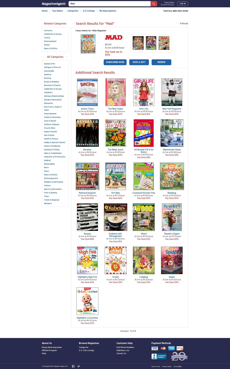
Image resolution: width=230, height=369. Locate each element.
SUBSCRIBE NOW (115, 62)
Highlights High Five (87, 277)
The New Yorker (115, 109)
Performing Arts (51, 178)
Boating (47, 78)
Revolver (87, 150)
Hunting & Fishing (51, 150)
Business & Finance (52, 85)
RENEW (161, 62)
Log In (183, 4)
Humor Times (87, 109)
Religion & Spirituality (53, 182)
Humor (47, 45)
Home (45, 11)
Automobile (49, 71)
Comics (47, 38)
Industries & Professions (54, 157)
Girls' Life (143, 109)
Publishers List (122, 350)
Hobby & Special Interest (54, 142)
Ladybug (143, 277)
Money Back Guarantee (52, 347)
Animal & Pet (49, 64)
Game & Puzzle (50, 132)
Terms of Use (155, 366)
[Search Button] (154, 3)
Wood (144, 234)
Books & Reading (51, 82)
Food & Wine (49, 128)
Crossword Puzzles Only (143, 193)
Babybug (172, 193)
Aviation (47, 75)
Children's (48, 93)
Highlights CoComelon (87, 318)
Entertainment (50, 41)
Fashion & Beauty (51, 124)
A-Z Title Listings (86, 350)
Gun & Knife (49, 135)
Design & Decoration (53, 100)
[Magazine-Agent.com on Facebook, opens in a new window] (73, 366)
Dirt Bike (115, 193)
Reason (87, 234)
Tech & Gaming (50, 193)
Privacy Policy (166, 366)
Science (47, 186)
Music (46, 171)
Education (48, 103)
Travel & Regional (51, 200)
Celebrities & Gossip (52, 34)
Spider (172, 277)
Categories (72, 11)
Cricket (115, 277)
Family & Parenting (52, 117)
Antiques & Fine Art (52, 67)
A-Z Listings (89, 11)
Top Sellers (57, 11)
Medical (47, 160)
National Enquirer (87, 193)
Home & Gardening (52, 146)
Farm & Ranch (50, 121)
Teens (46, 196)
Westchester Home (172, 150)
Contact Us (121, 353)
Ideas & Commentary (53, 153)
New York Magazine (172, 109)
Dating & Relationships (54, 96)
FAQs (44, 353)
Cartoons (48, 31)
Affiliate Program (49, 350)
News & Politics (51, 49)
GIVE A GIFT (139, 62)
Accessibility (178, 366)
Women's (48, 204)
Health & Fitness (51, 139)
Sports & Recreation (53, 189)
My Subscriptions (107, 11)
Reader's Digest (171, 234)
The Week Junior (115, 150)
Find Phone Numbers (125, 347)
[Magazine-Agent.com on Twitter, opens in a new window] (78, 366)
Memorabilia (49, 164)
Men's (46, 168)
